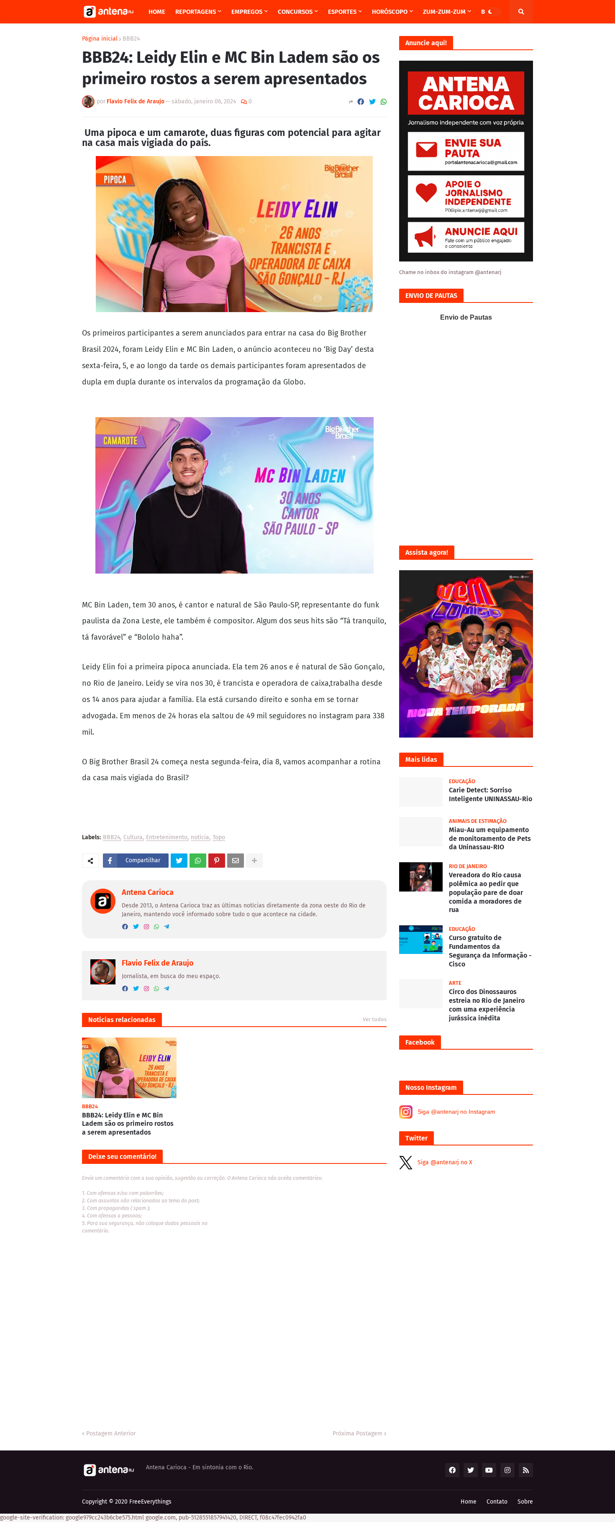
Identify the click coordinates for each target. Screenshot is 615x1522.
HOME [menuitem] (157, 11)
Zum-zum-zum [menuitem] (444, 11)
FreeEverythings (150, 1501)
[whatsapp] (156, 927)
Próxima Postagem (357, 1433)
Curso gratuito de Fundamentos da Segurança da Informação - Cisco (490, 951)
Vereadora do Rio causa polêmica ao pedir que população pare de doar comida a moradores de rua (486, 892)
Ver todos (375, 1019)
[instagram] (146, 927)
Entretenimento (166, 838)
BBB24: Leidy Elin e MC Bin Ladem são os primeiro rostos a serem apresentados (128, 1124)
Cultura (133, 838)
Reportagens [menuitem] (195, 11)
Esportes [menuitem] (342, 11)
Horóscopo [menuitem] (389, 11)
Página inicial (100, 39)
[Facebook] (360, 101)
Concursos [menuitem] (295, 11)
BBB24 (131, 39)
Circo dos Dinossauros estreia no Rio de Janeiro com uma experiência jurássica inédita (487, 1005)
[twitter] (136, 927)
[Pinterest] (216, 860)
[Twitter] (372, 101)
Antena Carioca (148, 892)
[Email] (235, 860)
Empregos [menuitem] (246, 11)
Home (469, 1501)
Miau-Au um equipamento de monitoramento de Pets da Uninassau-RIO (490, 838)
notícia (200, 838)
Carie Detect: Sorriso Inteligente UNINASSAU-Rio (490, 794)
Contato (497, 1501)
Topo (219, 838)
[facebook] (125, 927)
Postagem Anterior (111, 1433)
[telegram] (166, 927)
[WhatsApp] (384, 101)
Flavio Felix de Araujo (158, 963)
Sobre (525, 1501)
